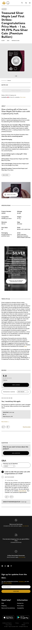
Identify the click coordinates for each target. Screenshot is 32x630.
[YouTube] (8, 566)
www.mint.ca (22, 490)
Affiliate (23, 624)
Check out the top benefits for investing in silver (16, 281)
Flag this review (27, 426)
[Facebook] (2, 566)
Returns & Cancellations (8, 608)
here (25, 346)
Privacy (17, 623)
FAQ (2, 603)
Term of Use (26, 623)
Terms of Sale (9, 624)
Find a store (22, 97)
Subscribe (16, 591)
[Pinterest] (11, 566)
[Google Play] (23, 617)
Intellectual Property (7, 623)
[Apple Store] (8, 617)
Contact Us (20, 603)
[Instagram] (5, 566)
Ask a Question (16, 453)
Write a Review (16, 384)
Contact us (22, 581)
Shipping (3, 605)
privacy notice (7, 583)
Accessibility (20, 608)
